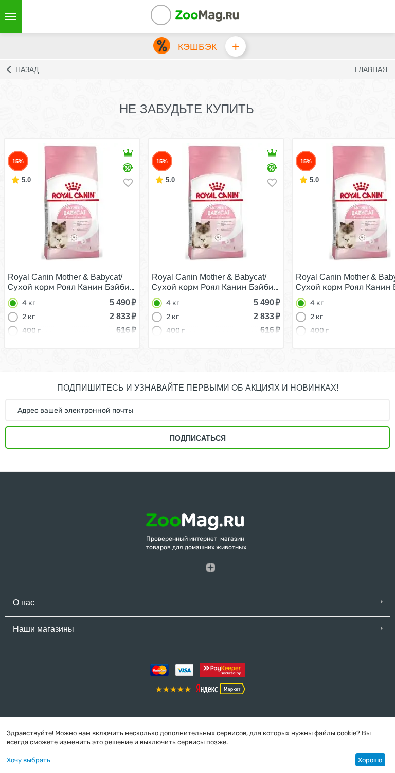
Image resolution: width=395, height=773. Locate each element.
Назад (27, 69)
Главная (371, 69)
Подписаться (198, 438)
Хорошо (370, 760)
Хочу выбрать (28, 760)
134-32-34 (175, 16)
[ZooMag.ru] (206, 15)
